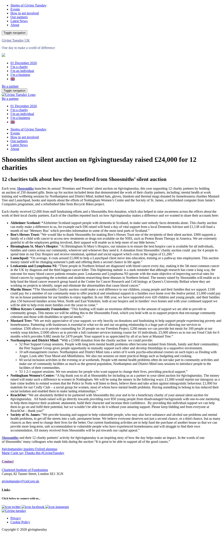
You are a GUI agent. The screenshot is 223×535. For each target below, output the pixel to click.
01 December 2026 (23, 63)
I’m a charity (19, 67)
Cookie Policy (20, 522)
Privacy (15, 518)
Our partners (19, 17)
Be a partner (10, 86)
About (14, 25)
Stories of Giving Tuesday (28, 5)
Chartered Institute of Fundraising (25, 470)
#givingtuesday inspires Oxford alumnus (29, 449)
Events (15, 9)
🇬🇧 (12, 79)
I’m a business (20, 75)
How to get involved (24, 13)
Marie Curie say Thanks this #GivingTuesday (33, 453)
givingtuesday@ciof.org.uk (20, 481)
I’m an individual (22, 71)
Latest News (19, 21)
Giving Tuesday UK (16, 40)
